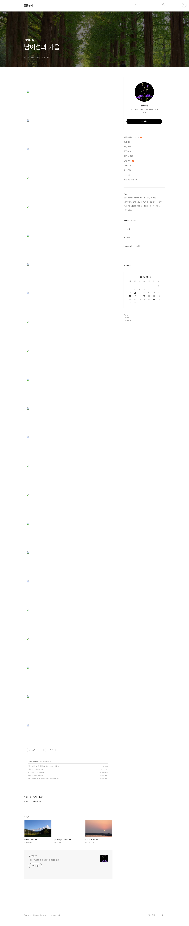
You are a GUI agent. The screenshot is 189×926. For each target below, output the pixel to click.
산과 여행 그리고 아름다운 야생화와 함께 (44, 860)
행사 (127, 142)
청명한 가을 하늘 (34, 769)
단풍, (125, 210)
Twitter (138, 246)
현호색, (139, 206)
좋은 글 (128, 156)
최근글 (126, 220)
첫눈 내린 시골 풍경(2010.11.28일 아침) (42, 766)
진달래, (139, 202)
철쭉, (134, 202)
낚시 (127, 175)
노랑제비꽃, (128, 202)
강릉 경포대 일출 (34, 775)
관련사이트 (151, 915)
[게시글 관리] (40, 750)
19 (144, 296)
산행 (127, 161)
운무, (160, 202)
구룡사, (158, 206)
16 (130, 296)
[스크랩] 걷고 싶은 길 (36, 772)
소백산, (153, 198)
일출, (125, 198)
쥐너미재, (127, 206)
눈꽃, (148, 198)
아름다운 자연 (33, 761)
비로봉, (133, 206)
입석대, (136, 198)
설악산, (130, 198)
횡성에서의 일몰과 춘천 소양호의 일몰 (42, 778)
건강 (127, 165)
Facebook (128, 246)
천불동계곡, (153, 202)
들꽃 (127, 151)
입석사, (145, 202)
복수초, (151, 206)
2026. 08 (144, 277)
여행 (127, 147)
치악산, (130, 210)
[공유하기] (37, 750)
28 (154, 299)
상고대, (145, 206)
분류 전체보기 (131, 137)
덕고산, (142, 198)
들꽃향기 (28, 5)
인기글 (133, 220)
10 (135, 293)
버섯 (127, 170)
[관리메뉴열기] (184, 5)
